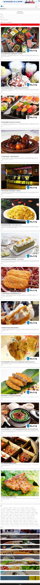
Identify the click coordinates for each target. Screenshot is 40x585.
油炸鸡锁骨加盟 (3, 518)
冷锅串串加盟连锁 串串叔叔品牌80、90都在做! (10, 190)
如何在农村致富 (7, 512)
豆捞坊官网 (19, 518)
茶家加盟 (2, 515)
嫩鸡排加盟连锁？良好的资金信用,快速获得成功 (11, 395)
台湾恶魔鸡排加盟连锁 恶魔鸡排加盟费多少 (10, 327)
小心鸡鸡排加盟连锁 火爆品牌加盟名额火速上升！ (11, 293)
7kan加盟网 (20, 584)
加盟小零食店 (2, 512)
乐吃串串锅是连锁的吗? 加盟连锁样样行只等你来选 (11, 53)
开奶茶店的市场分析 (35, 521)
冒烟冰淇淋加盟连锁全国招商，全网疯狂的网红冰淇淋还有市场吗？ (15, 88)
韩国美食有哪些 (17, 512)
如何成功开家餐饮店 (27, 512)
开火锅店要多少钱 (3, 509)
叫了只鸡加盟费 (32, 515)
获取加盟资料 (20, 24)
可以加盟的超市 (12, 524)
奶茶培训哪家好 (6, 515)
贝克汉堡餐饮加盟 (36, 524)
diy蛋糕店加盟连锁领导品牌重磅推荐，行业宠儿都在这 (12, 259)
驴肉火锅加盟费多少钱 (16, 515)
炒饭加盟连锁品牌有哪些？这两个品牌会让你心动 (11, 225)
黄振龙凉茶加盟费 (6, 521)
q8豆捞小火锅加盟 (22, 524)
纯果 (35, 509)
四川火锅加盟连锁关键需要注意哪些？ (9, 463)
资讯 (2, 126)
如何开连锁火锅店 (12, 512)
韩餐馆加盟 (21, 515)
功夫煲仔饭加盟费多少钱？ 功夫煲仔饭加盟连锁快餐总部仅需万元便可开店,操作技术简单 (19, 429)
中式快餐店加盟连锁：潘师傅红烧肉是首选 (10, 156)
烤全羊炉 (15, 518)
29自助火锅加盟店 (22, 509)
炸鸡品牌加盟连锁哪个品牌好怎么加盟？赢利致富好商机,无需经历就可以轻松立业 (18, 362)
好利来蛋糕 (18, 509)
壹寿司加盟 (30, 521)
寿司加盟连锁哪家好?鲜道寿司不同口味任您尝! (11, 122)
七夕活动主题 (27, 515)
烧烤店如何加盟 (31, 524)
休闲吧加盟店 (24, 521)
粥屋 (27, 521)
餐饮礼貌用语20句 (17, 524)
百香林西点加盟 (10, 515)
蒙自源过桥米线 (7, 524)
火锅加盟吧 (7, 518)
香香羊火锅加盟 (3, 524)
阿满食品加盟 (32, 509)
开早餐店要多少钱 (11, 518)
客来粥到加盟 (23, 518)
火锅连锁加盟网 (14, 509)
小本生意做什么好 (28, 509)
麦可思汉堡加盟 (33, 518)
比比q (24, 515)
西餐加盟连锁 (36, 512)
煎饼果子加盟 (20, 521)
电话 (1, 16)
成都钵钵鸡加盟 (22, 512)
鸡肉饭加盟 (2, 521)
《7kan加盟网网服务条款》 (9, 22)
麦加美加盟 (27, 524)
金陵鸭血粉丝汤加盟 (15, 521)
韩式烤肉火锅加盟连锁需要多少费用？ (9, 497)
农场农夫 (11, 521)
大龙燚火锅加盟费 (28, 518)
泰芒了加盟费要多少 (8, 509)
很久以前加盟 (32, 512)
